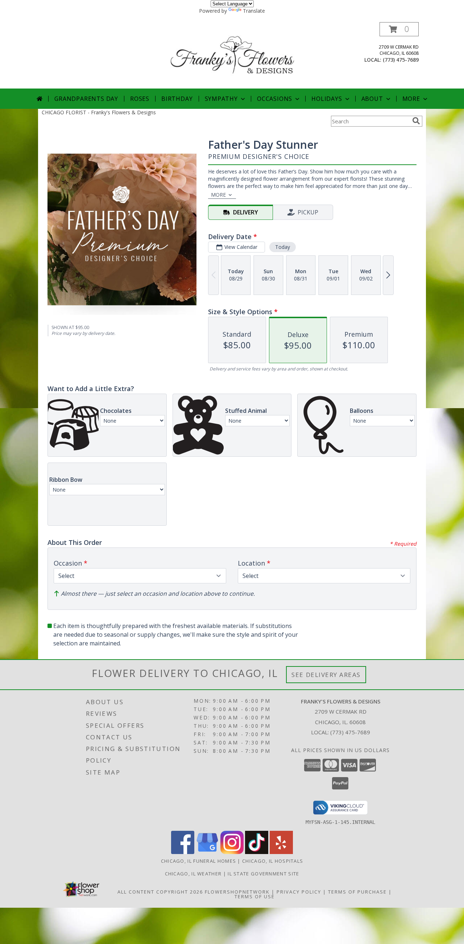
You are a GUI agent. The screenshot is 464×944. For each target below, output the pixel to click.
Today (282, 246)
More (411, 99)
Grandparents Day (86, 99)
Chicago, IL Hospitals (272, 861)
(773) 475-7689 (401, 59)
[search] (416, 121)
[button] (399, 29)
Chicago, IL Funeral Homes (198, 861)
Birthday (176, 99)
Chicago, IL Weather (193, 873)
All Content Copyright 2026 (160, 891)
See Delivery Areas (326, 674)
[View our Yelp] (281, 852)
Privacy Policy (299, 891)
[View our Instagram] (232, 852)
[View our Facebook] (182, 852)
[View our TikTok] (256, 852)
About (372, 99)
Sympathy (221, 99)
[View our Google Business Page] (207, 852)
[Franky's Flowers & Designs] (233, 55)
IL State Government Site (263, 873)
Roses (139, 99)
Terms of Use (255, 896)
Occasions (274, 99)
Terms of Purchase (357, 891)
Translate (254, 10)
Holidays (326, 99)
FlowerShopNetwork (237, 891)
